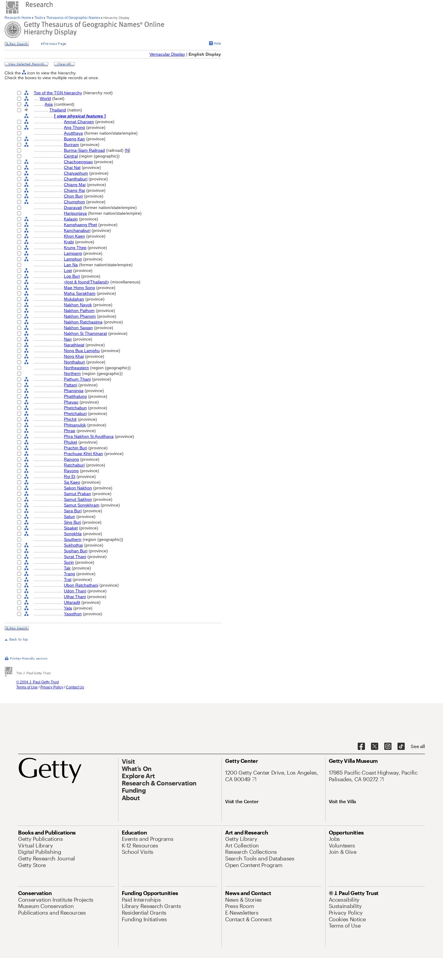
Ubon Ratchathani (81, 585)
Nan (68, 339)
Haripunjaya (75, 213)
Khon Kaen (74, 236)
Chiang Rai (74, 190)
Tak (67, 568)
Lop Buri (72, 276)
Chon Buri (73, 196)
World (45, 98)
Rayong (71, 470)
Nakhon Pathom (79, 310)
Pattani (70, 384)
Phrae (69, 430)
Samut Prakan (77, 493)
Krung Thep (75, 247)
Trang (69, 573)
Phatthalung (75, 396)
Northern (72, 373)
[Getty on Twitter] (374, 746)
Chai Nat (72, 167)
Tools (38, 18)
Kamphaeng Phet (80, 224)
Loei (68, 270)
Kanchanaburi (77, 230)
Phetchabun (75, 407)
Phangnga (73, 390)
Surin (69, 562)
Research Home (18, 18)
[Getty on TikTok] (401, 746)
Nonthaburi (74, 362)
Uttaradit (72, 602)
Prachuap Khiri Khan (83, 453)
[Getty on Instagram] (387, 746)
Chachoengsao (78, 161)
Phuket (70, 442)
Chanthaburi (75, 178)
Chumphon (74, 201)
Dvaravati (73, 207)
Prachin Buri (75, 447)
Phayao (71, 402)
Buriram (71, 144)
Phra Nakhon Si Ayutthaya (89, 436)
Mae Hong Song (79, 287)
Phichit (70, 419)
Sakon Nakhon (78, 487)
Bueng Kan (74, 138)
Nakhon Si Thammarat (85, 333)
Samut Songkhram (81, 505)
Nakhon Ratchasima (83, 322)
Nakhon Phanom (80, 316)
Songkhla (73, 533)
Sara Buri (73, 510)
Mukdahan (74, 299)
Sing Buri (72, 522)
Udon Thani (75, 590)
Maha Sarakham (80, 293)
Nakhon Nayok (78, 304)
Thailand (57, 110)
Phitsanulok (75, 425)
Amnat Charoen (79, 121)
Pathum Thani (77, 379)
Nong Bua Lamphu (82, 350)
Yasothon (73, 613)
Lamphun (73, 259)
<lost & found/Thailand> (86, 281)
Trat (67, 579)
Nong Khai (74, 356)
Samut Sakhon (78, 499)
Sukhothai (73, 545)
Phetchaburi (75, 413)
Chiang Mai (75, 184)
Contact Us (75, 687)
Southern (72, 539)
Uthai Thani (75, 596)
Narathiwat (74, 344)
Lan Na (71, 264)
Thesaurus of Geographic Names (73, 18)
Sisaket (71, 528)
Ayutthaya (73, 133)
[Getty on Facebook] (361, 746)
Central (71, 156)
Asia (49, 104)
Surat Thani (75, 556)
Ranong (71, 459)
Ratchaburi (74, 465)
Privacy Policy (51, 687)
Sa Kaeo (72, 482)
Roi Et (69, 476)
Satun (69, 516)
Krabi (69, 241)
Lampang (73, 253)
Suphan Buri (75, 550)
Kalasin (71, 219)
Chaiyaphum (76, 173)
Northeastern (76, 367)
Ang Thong (74, 127)
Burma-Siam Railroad (84, 150)
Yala (68, 608)
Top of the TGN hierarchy (58, 92)
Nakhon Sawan (78, 327)
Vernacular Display (167, 54)
